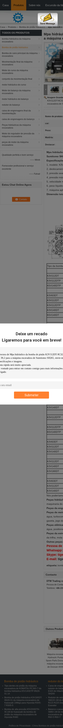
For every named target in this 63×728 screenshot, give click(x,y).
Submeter (31, 395)
